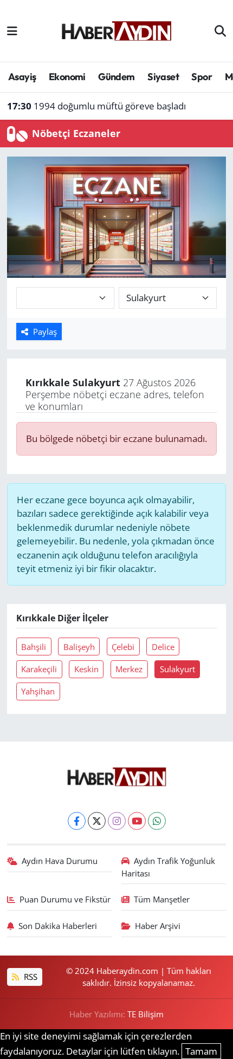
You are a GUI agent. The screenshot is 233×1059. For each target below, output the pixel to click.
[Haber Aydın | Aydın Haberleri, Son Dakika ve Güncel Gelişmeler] (116, 29)
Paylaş (45, 331)
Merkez (129, 669)
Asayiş (22, 76)
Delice (163, 646)
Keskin (86, 669)
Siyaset (163, 76)
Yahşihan (38, 691)
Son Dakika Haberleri (57, 925)
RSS (29, 976)
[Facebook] (77, 821)
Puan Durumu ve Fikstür (65, 899)
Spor (201, 76)
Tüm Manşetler (162, 899)
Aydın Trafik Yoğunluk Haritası (168, 866)
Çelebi (123, 646)
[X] (97, 821)
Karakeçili (39, 669)
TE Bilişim (145, 1014)
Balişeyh (79, 646)
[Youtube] (137, 821)
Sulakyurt (177, 669)
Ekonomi (67, 76)
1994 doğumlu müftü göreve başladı (96, 106)
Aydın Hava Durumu (60, 860)
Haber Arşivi (157, 925)
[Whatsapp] (157, 821)
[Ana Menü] (12, 30)
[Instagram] (117, 821)
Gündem (116, 76)
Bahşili (33, 646)
